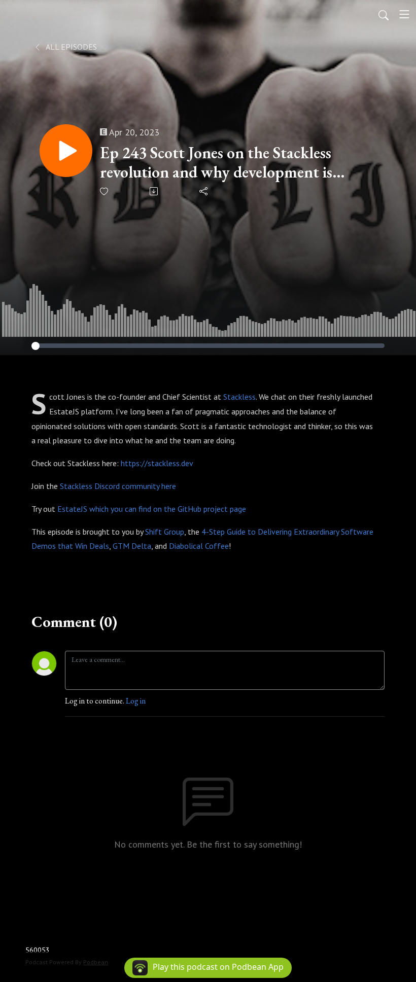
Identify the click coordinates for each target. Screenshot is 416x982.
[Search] (383, 14)
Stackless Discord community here (118, 486)
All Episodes (70, 47)
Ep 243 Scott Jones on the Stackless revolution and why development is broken (216, 162)
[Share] (204, 191)
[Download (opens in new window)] (154, 191)
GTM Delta (132, 546)
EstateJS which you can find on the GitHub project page (151, 509)
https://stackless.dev (157, 463)
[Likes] (105, 191)
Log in (136, 700)
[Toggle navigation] (404, 14)
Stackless (239, 397)
